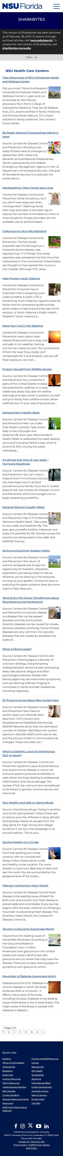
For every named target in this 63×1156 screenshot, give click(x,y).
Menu (29, 57)
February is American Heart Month (25, 885)
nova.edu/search (41, 40)
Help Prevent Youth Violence (21, 278)
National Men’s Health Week (21, 412)
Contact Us (23, 1141)
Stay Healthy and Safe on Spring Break (27, 802)
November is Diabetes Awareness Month (29, 976)
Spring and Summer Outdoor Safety (26, 550)
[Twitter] (30, 1127)
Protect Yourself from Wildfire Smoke (27, 369)
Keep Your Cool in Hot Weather (22, 325)
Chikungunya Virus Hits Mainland (24, 231)
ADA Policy (31, 1148)
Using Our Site (38, 1141)
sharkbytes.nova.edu (16, 48)
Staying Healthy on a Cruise (20, 842)
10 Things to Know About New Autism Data (30, 700)
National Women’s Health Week (23, 507)
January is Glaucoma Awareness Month (28, 929)
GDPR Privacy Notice (39, 1145)
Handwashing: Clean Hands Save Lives (27, 187)
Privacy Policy (20, 1145)
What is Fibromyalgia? (17, 649)
